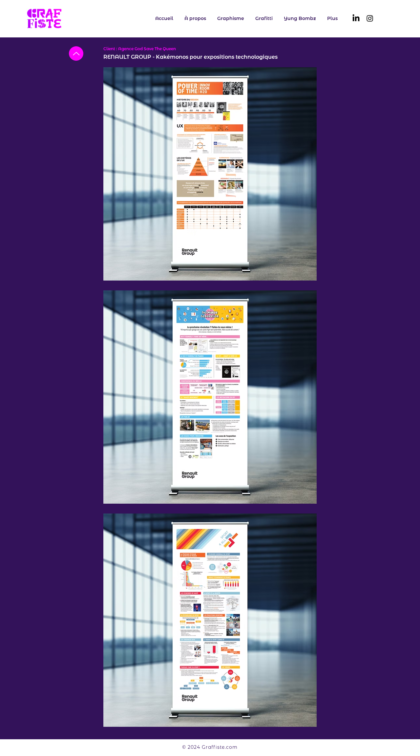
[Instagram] (370, 18)
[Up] (76, 53)
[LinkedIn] (356, 18)
